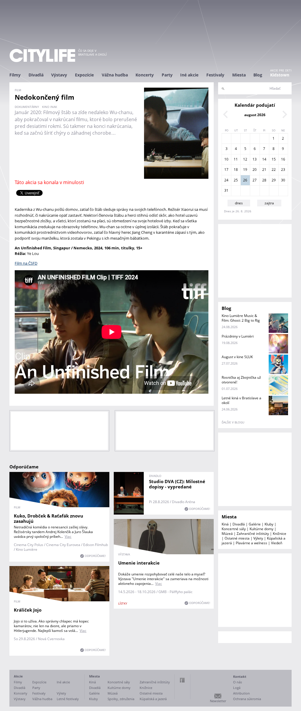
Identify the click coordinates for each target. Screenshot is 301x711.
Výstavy (59, 75)
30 (283, 180)
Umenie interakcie (139, 563)
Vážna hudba (115, 75)
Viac (68, 536)
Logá (236, 687)
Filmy (15, 75)
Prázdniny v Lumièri (238, 336)
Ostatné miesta (237, 538)
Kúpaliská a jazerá (153, 699)
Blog (257, 75)
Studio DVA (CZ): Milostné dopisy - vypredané (177, 484)
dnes (239, 203)
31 (226, 190)
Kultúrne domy (261, 528)
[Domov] (42, 55)
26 (245, 180)
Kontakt (239, 676)
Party (167, 75)
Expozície (84, 75)
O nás (237, 682)
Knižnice (279, 533)
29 (274, 180)
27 (254, 180)
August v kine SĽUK (237, 356)
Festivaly (215, 75)
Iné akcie (189, 75)
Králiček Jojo (27, 610)
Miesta (239, 75)
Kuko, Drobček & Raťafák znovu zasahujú (48, 518)
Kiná (225, 524)
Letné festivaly (68, 699)
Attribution (241, 693)
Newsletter (218, 701)
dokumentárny (27, 107)
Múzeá (227, 533)
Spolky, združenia (121, 699)
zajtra (269, 203)
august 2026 (254, 114)
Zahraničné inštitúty (253, 533)
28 (264, 180)
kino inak (49, 107)
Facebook (182, 680)
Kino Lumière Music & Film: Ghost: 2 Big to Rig (241, 318)
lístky (122, 603)
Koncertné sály (234, 528)
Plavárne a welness (251, 542)
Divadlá (36, 75)
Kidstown (279, 75)
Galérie (255, 524)
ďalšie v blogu (233, 422)
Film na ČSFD (26, 263)
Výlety (258, 538)
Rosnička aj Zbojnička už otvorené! (241, 380)
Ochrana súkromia (247, 699)
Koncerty (145, 75)
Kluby (269, 524)
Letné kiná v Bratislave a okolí (241, 400)
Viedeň (276, 542)
